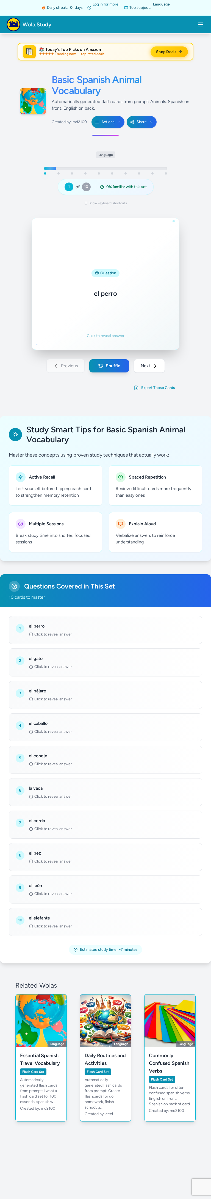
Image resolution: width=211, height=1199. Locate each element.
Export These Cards (158, 387)
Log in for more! (106, 4)
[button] (105, 284)
